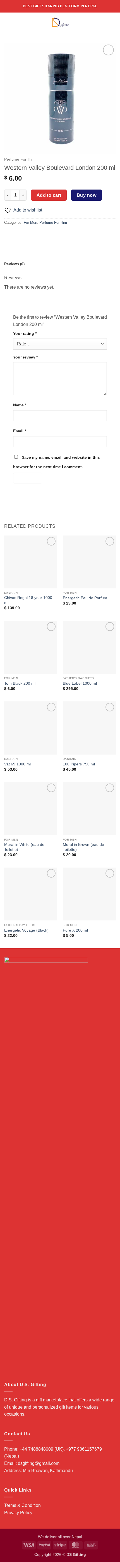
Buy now (86, 195)
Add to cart (49, 195)
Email (19, 431)
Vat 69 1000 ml (17, 764)
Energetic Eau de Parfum (85, 598)
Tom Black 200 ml (19, 683)
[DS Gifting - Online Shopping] (60, 22)
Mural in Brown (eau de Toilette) (83, 847)
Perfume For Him (19, 159)
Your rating (25, 333)
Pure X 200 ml (75, 930)
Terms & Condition (22, 1505)
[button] (7, 22)
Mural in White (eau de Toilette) (24, 847)
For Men (30, 222)
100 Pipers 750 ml (79, 764)
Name (19, 405)
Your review (25, 357)
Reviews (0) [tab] (14, 264)
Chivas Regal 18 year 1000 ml (28, 600)
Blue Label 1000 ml (80, 683)
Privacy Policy (18, 1512)
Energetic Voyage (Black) (26, 930)
